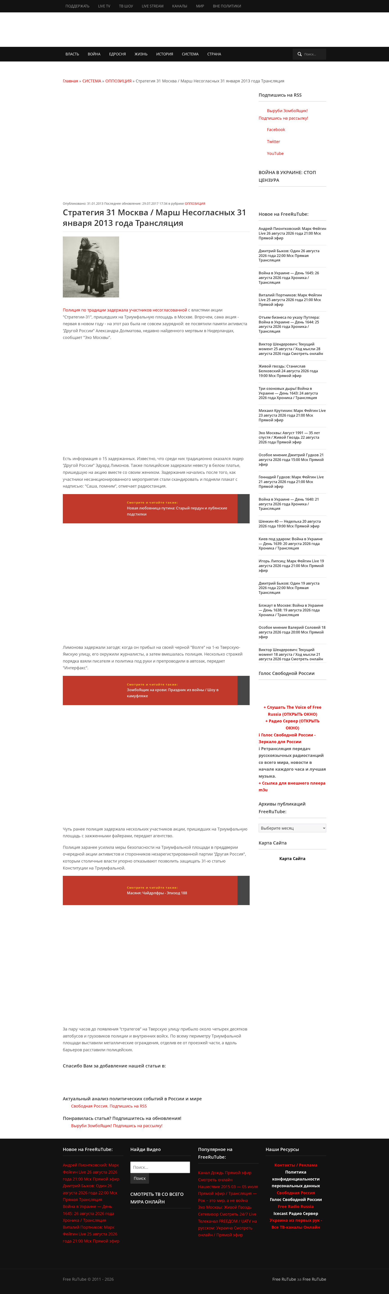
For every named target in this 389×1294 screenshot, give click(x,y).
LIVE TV (104, 6)
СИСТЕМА (190, 54)
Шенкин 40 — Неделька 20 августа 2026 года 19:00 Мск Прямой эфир (290, 524)
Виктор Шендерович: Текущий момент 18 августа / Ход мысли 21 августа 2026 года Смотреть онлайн (291, 654)
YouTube (275, 153)
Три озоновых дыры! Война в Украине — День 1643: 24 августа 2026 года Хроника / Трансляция (288, 393)
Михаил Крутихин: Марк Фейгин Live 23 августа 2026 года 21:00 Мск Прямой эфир (292, 415)
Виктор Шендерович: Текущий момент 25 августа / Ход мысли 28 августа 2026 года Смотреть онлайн (291, 349)
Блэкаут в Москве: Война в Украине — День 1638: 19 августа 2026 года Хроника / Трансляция (291, 610)
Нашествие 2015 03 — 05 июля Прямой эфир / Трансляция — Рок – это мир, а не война (228, 1193)
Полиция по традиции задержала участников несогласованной (125, 310)
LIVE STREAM (152, 6)
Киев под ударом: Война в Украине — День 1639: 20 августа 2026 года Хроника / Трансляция (291, 543)
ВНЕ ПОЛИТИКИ (227, 6)
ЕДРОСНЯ (117, 54)
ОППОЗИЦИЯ (118, 81)
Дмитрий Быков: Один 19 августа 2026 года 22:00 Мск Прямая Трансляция (289, 588)
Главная (70, 81)
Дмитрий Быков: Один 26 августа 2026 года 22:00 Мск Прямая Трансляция (289, 255)
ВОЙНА (94, 54)
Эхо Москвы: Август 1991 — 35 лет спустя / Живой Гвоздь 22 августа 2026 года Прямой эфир (289, 437)
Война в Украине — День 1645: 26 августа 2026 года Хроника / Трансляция (289, 277)
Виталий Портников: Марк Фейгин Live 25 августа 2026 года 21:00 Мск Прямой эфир (290, 300)
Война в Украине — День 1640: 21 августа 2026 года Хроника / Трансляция (289, 504)
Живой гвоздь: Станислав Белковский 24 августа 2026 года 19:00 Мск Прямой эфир (288, 371)
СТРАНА (214, 54)
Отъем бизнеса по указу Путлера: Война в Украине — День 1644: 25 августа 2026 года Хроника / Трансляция (289, 324)
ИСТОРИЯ (164, 54)
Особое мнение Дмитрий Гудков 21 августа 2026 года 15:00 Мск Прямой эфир (291, 459)
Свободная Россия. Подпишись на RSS (108, 1106)
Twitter (273, 141)
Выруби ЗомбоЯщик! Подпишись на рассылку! (116, 1125)
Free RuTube (284, 1279)
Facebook (275, 129)
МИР (200, 6)
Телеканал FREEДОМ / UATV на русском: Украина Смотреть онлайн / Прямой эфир (227, 1227)
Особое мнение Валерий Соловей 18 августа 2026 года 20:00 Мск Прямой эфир (292, 632)
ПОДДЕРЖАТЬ (77, 6)
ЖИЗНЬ (141, 54)
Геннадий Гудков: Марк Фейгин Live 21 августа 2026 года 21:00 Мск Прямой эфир (291, 481)
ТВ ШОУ (126, 6)
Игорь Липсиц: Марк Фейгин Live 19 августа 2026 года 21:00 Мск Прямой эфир (291, 565)
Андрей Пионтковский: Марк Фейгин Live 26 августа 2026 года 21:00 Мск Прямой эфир (292, 233)
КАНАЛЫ (179, 6)
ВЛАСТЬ (72, 54)
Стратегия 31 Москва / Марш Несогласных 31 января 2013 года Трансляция (155, 217)
